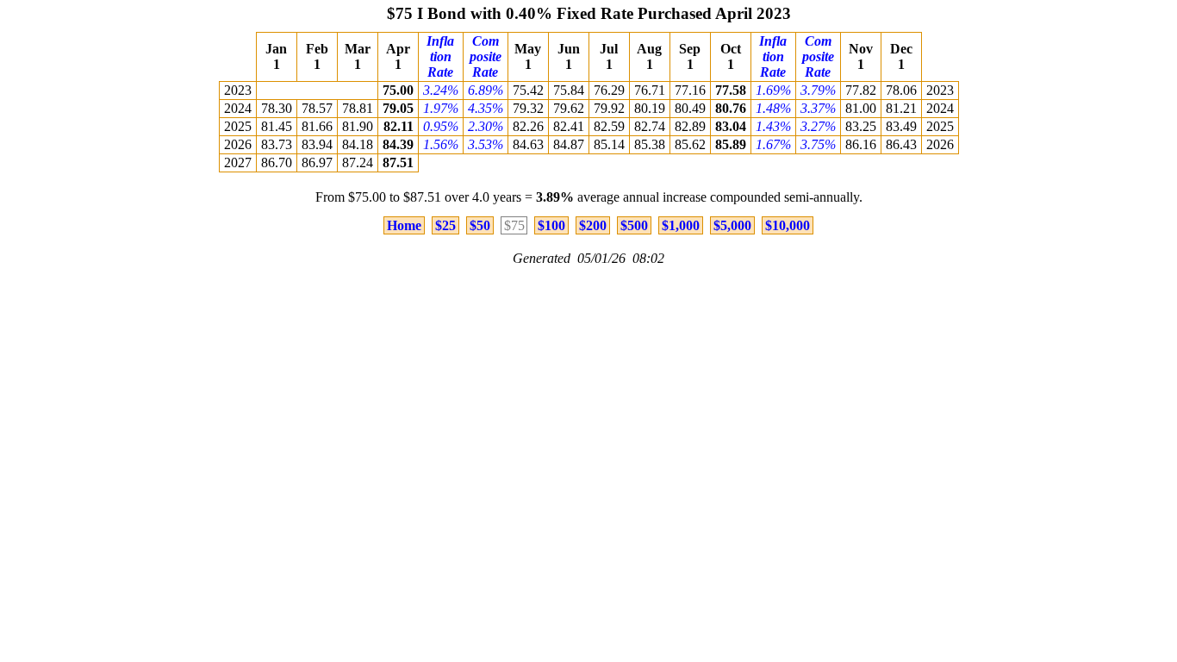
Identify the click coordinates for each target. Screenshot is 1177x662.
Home (404, 225)
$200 (593, 225)
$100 (551, 225)
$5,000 (732, 225)
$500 (634, 225)
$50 (480, 225)
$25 (445, 225)
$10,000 (787, 225)
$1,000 (681, 225)
